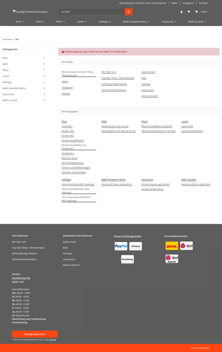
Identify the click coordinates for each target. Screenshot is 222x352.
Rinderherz (68, 153)
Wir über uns (109, 71)
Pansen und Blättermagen (76, 167)
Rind (5, 58)
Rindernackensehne (152, 189)
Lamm (6, 76)
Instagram (188, 3)
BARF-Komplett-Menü (14, 88)
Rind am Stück (69, 158)
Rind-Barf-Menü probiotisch (117, 184)
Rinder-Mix (68, 135)
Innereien (67, 126)
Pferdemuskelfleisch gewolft (157, 126)
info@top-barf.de (21, 278)
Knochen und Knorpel (74, 172)
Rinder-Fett (68, 130)
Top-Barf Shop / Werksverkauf (118, 77)
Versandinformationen (114, 90)
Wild (5, 64)
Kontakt (203, 3)
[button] (181, 11)
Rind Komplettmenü (73, 162)
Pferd (5, 70)
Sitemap (146, 83)
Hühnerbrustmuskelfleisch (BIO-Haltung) (76, 199)
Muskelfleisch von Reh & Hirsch (119, 130)
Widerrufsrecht (150, 96)
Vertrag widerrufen (34, 334)
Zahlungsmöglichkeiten (114, 83)
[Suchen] (128, 11)
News (175, 3)
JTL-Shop (205, 347)
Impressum (148, 90)
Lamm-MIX (187, 126)
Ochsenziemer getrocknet (156, 184)
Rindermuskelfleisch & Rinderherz (74, 147)
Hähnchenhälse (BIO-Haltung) (78, 184)
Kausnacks (8, 94)
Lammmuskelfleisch (192, 130)
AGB (144, 77)
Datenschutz (148, 71)
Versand (52, 339)
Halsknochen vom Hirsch (115, 126)
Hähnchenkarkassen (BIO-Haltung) (76, 190)
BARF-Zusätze (10, 100)
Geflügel (7, 82)
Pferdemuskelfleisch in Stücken (159, 130)
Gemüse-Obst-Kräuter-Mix (195, 184)
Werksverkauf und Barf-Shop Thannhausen (142, 3)
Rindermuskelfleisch (73, 140)
